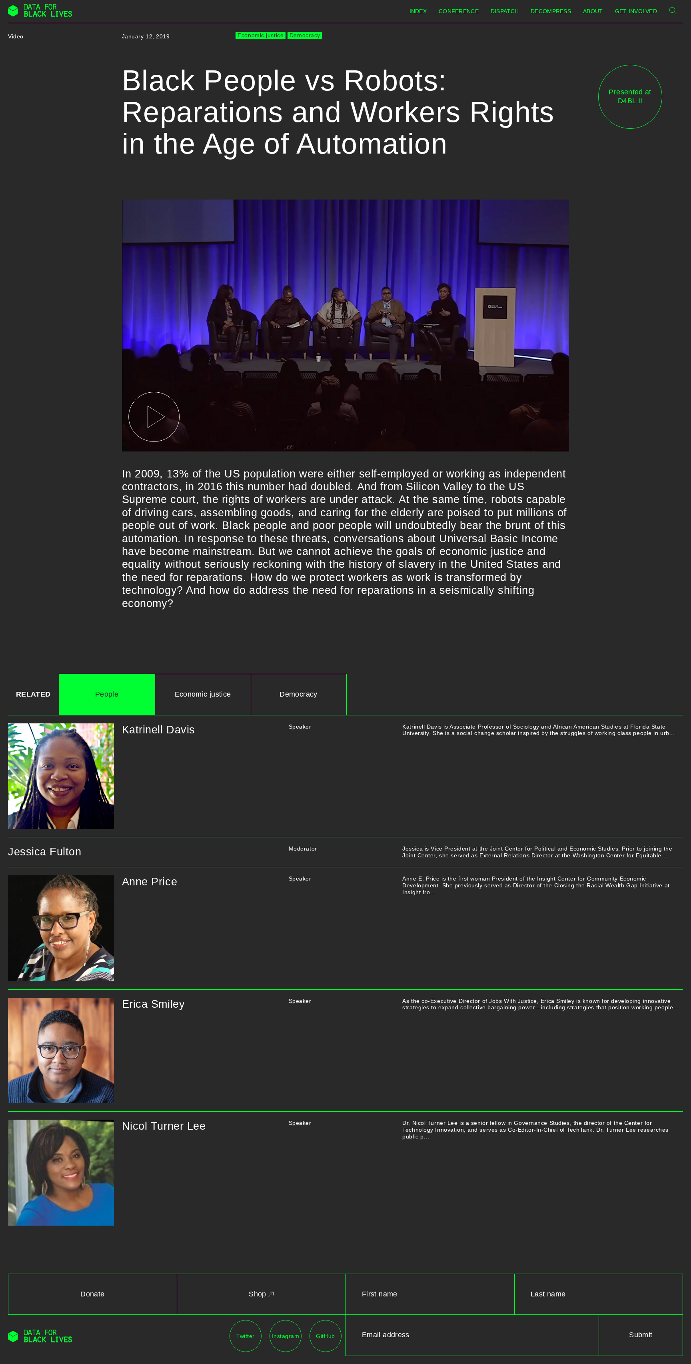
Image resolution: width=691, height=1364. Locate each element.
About (593, 11)
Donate (92, 1294)
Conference (459, 11)
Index (418, 11)
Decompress (551, 11)
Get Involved (636, 11)
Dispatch (505, 11)
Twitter (245, 1336)
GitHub (325, 1336)
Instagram (285, 1336)
